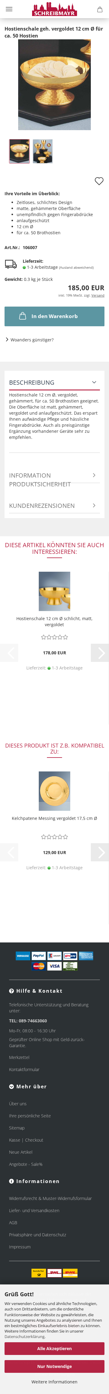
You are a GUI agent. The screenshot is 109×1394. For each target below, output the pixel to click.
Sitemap (17, 1128)
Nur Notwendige (54, 1366)
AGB (13, 1222)
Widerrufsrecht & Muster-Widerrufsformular (50, 1198)
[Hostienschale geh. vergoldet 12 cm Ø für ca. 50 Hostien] (54, 84)
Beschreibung (31, 382)
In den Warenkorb (54, 316)
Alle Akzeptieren (54, 1348)
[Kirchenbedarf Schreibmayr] (54, 9)
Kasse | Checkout (26, 1140)
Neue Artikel (20, 1152)
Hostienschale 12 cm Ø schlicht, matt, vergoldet (54, 621)
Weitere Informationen (54, 1382)
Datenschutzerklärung (25, 1336)
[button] (100, 653)
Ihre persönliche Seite (30, 1116)
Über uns (18, 1103)
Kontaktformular (24, 1069)
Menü (9, 9)
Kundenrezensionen (42, 505)
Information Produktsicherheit (40, 477)
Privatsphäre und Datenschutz (37, 1235)
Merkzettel (19, 1057)
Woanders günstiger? (32, 340)
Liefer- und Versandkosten (34, 1210)
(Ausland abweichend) (76, 267)
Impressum (20, 1247)
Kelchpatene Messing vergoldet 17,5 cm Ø (54, 818)
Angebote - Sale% (25, 1164)
